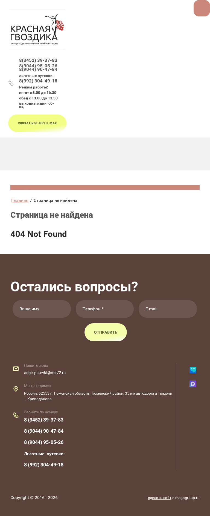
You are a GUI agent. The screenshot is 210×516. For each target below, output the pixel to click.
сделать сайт (159, 497)
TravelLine (20, 187)
